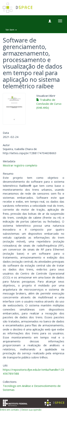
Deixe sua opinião (31, 409)
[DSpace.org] (54, 403)
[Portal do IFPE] (15, 402)
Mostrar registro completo (20, 165)
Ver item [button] (10, 29)
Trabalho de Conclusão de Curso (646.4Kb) (48, 104)
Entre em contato (9, 409)
